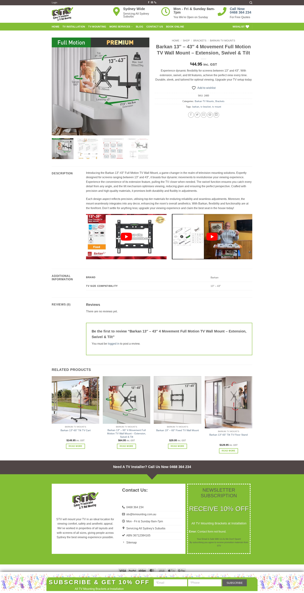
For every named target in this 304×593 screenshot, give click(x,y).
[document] (152, 296)
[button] (298, 578)
